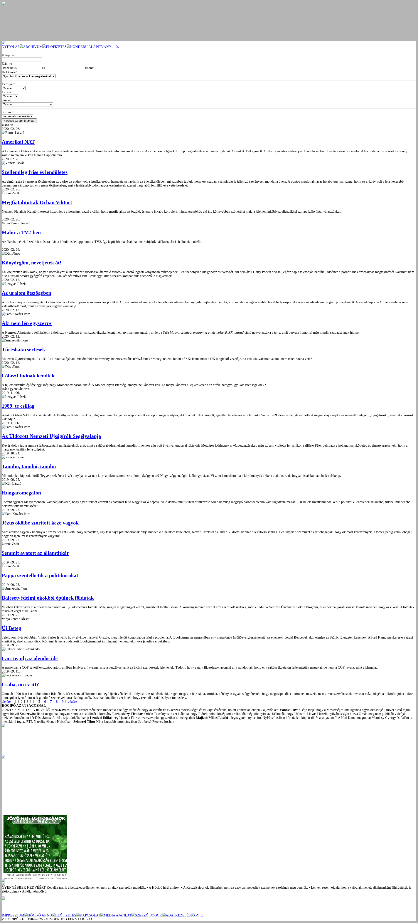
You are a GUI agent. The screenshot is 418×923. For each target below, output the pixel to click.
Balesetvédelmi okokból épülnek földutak (48, 598)
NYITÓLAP (11, 47)
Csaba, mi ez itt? (20, 684)
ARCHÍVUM (32, 47)
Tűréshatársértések (23, 349)
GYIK (198, 915)
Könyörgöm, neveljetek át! (31, 263)
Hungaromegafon (21, 493)
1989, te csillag (18, 406)
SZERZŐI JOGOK (148, 915)
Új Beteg (11, 628)
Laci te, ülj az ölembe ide (30, 658)
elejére (6, 701)
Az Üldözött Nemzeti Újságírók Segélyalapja (51, 436)
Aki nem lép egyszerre (27, 323)
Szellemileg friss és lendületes (34, 172)
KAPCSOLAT (90, 915)
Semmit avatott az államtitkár (35, 553)
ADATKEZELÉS (178, 915)
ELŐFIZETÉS (56, 47)
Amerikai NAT (18, 142)
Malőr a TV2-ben (21, 232)
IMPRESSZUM (13, 915)
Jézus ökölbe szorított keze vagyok (40, 523)
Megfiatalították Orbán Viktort (37, 202)
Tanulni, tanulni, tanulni (29, 466)
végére (72, 701)
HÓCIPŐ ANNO (40, 915)
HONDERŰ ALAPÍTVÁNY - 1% (94, 47)
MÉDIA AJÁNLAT (117, 915)
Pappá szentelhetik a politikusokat (40, 575)
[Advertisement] (34, 785)
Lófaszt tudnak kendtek (28, 375)
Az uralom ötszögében (26, 293)
